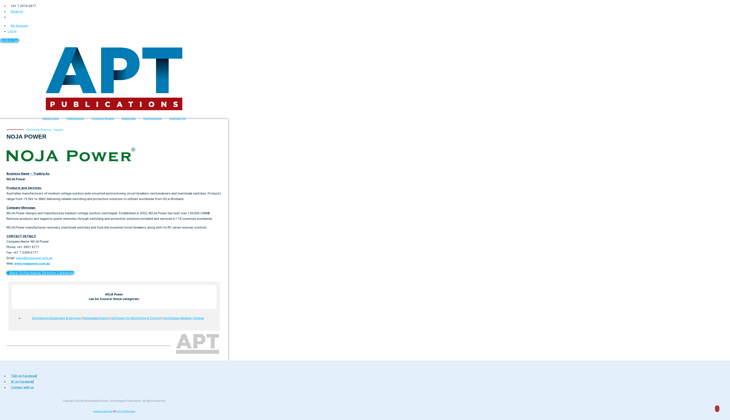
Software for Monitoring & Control (136, 318)
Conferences (152, 118)
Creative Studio (103, 118)
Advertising (50, 118)
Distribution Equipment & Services (56, 318)
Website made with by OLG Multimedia (114, 411)
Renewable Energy (96, 318)
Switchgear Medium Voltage (183, 318)
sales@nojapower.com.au (34, 258)
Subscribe (129, 118)
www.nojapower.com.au (32, 263)
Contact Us (177, 118)
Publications (75, 118)
